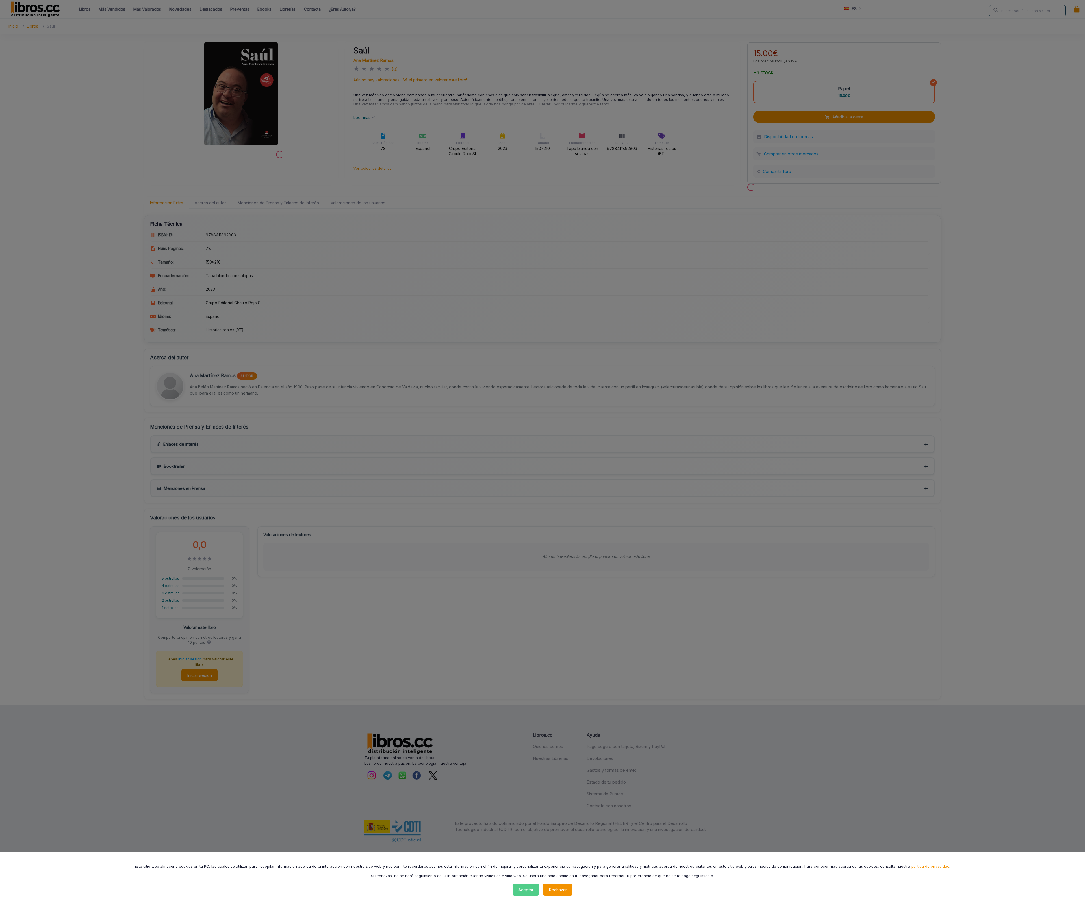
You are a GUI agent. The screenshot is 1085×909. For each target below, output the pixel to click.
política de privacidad (930, 866)
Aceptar (525, 889)
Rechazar (558, 889)
